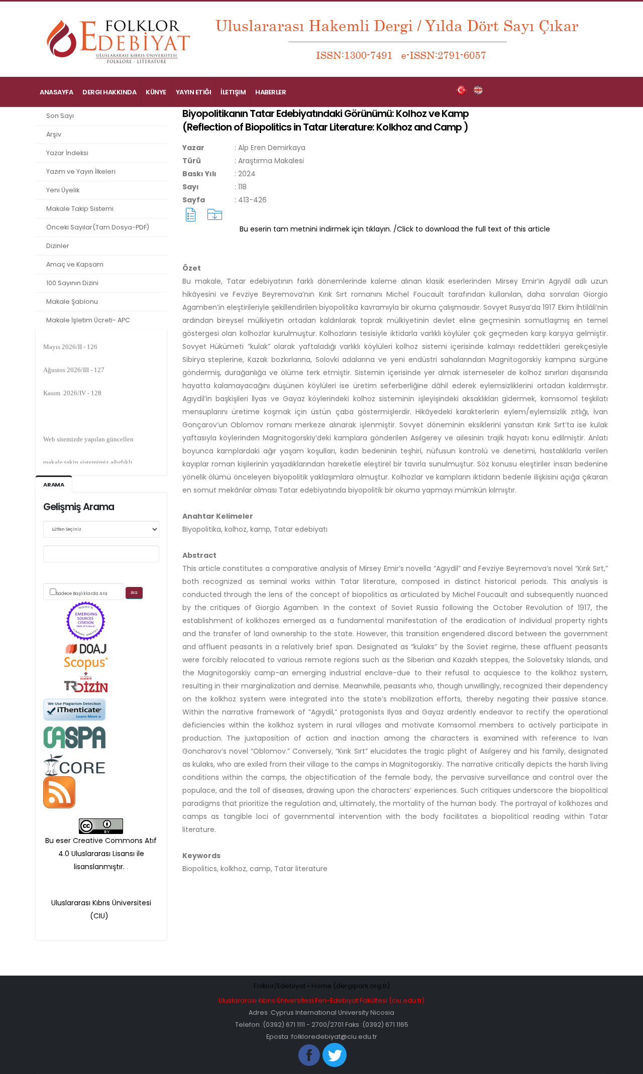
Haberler (270, 92)
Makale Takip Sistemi (80, 208)
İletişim (233, 92)
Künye (156, 92)
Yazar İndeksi (67, 153)
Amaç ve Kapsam (74, 264)
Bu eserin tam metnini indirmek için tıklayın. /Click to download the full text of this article (395, 229)
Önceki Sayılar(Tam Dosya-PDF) (97, 227)
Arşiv (53, 134)
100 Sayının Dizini (72, 283)
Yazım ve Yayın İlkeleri (81, 171)
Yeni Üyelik (62, 190)
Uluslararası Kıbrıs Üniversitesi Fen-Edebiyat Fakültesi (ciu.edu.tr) (321, 1000)
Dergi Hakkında (109, 92)
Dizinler (57, 246)
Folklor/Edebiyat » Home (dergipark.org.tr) (322, 986)
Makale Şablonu (72, 301)
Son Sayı (60, 115)
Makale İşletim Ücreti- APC (88, 320)
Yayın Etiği (193, 92)
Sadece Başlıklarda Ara (82, 593)
